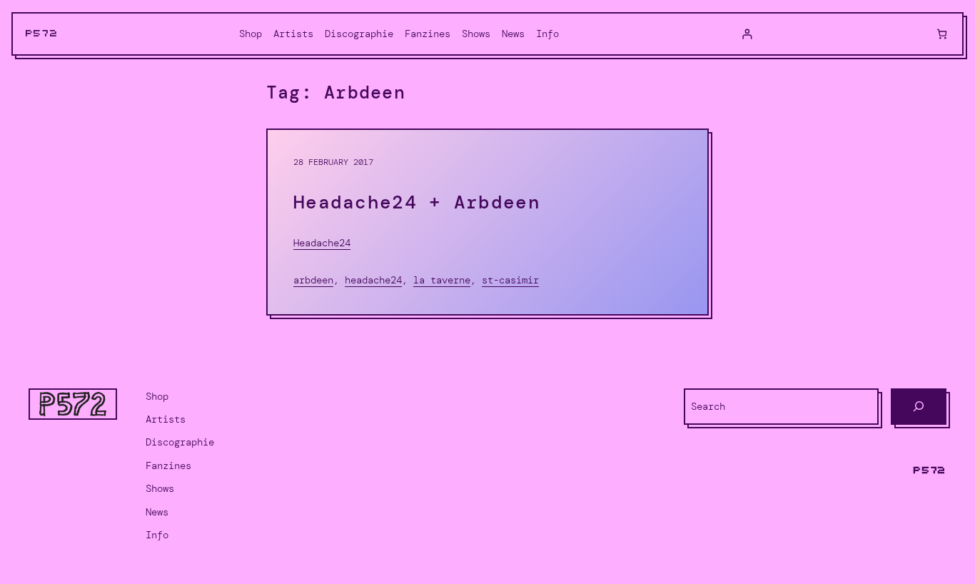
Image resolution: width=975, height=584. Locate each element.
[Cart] (941, 33)
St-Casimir (510, 279)
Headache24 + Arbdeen (416, 202)
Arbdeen (313, 279)
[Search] (918, 406)
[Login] (746, 33)
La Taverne (441, 279)
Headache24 (321, 242)
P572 (42, 33)
